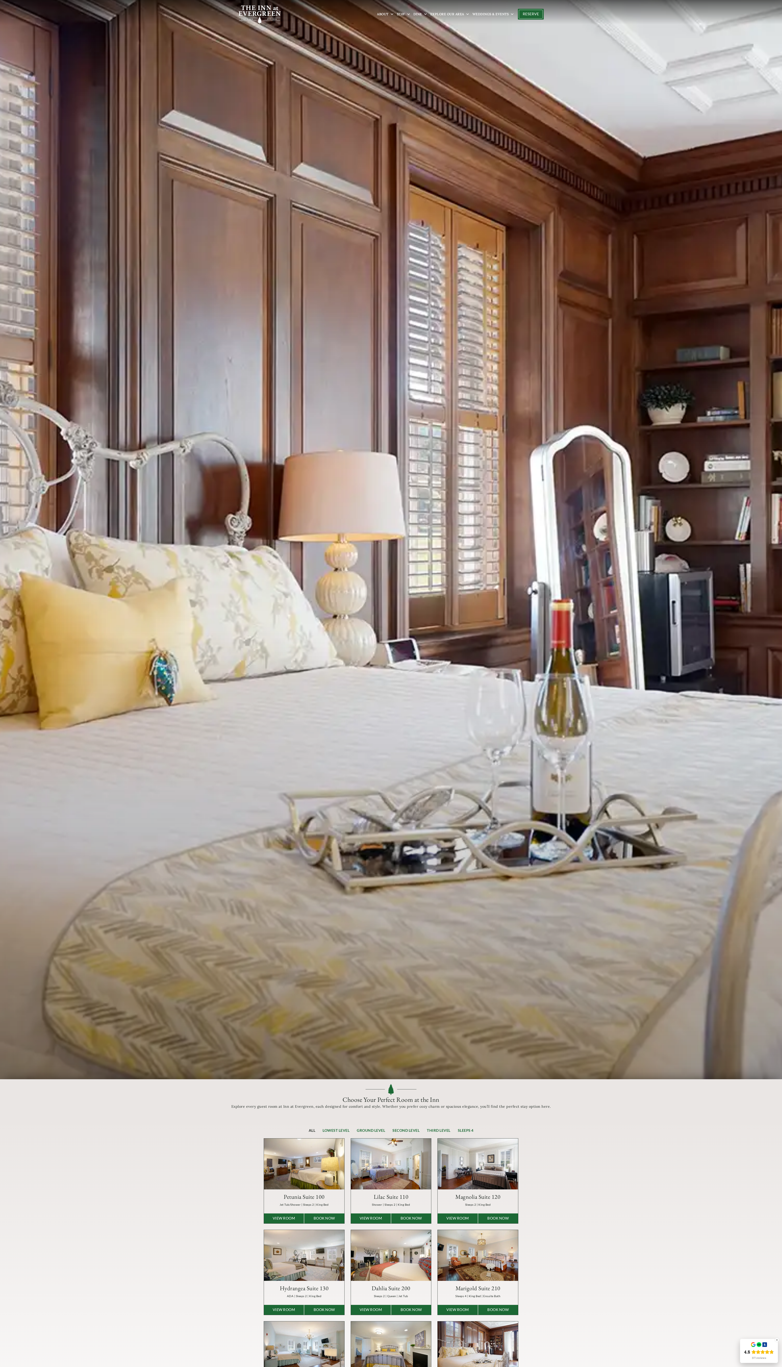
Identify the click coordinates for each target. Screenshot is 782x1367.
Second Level (406, 1130)
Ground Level (371, 1130)
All (312, 1130)
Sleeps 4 (465, 1130)
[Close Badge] (777, 1340)
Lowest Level (336, 1130)
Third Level (438, 1130)
